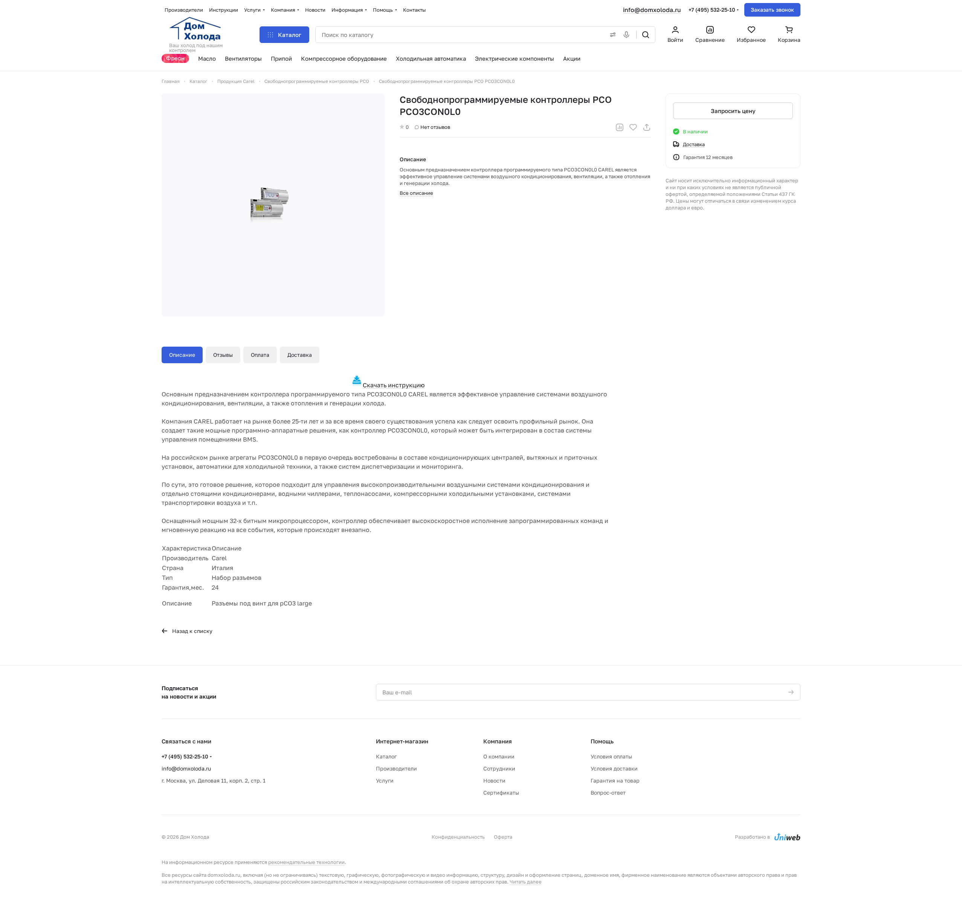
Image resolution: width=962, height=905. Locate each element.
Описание (182, 355)
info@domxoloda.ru (652, 10)
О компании (499, 756)
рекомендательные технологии (306, 862)
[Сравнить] (619, 127)
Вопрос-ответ (608, 792)
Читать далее (526, 882)
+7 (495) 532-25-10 (712, 9)
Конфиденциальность (458, 837)
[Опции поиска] (611, 35)
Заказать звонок (772, 9)
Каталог (386, 756)
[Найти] (645, 35)
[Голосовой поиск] (628, 35)
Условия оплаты (611, 756)
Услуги (385, 780)
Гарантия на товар (615, 780)
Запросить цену (733, 110)
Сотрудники (499, 768)
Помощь (602, 741)
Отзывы (223, 355)
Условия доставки (614, 768)
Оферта (503, 837)
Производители (396, 768)
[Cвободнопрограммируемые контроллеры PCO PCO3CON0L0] (273, 204)
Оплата (260, 355)
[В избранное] (633, 127)
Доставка (299, 355)
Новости (494, 780)
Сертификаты (501, 792)
